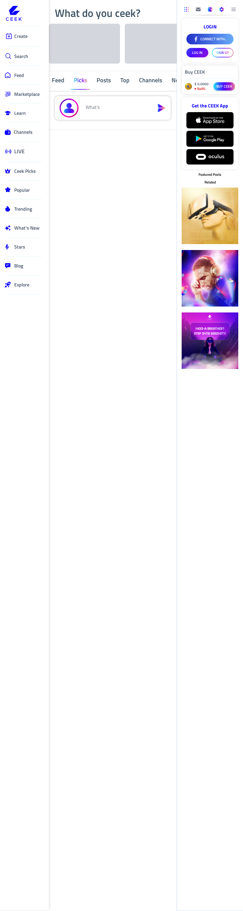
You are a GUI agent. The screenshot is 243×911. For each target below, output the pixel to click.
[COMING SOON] (198, 9)
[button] (116, 108)
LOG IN (197, 52)
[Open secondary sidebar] (186, 9)
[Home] (24, 14)
